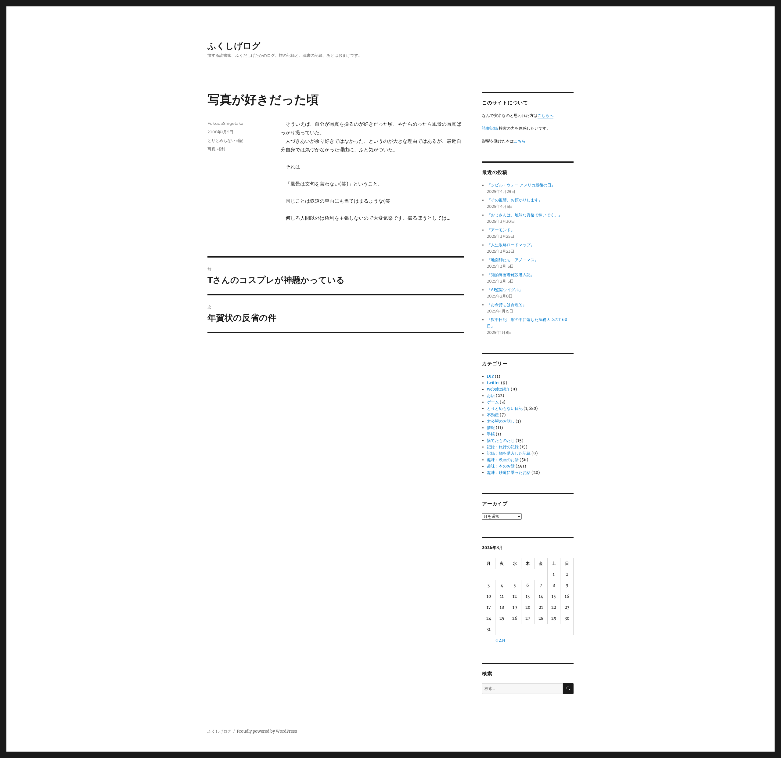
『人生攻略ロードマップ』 (510, 244)
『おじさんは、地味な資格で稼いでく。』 (524, 215)
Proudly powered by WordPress (267, 731)
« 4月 (500, 640)
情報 (491, 427)
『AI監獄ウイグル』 (505, 289)
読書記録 (490, 128)
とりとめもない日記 (225, 140)
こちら (520, 141)
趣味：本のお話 (501, 466)
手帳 (491, 434)
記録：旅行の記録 (503, 446)
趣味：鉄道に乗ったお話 (509, 472)
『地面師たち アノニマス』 (512, 259)
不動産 (493, 414)
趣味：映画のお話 (503, 459)
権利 (221, 148)
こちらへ (545, 115)
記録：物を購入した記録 (509, 453)
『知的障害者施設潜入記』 (510, 274)
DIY (490, 376)
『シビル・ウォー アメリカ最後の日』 (521, 185)
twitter (493, 382)
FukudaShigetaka (225, 123)
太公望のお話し (501, 421)
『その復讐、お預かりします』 (514, 200)
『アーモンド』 (501, 230)
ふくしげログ (234, 46)
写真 (211, 148)
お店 (491, 395)
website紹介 (498, 389)
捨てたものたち (501, 440)
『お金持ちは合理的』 (507, 304)
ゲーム (493, 402)
